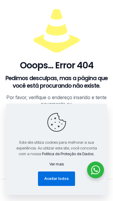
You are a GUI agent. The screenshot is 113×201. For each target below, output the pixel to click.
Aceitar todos (56, 178)
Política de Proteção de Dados (67, 153)
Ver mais (56, 164)
